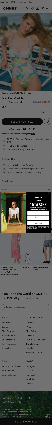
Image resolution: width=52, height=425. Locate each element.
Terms (30, 228)
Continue (38, 218)
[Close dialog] (49, 193)
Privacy (33, 228)
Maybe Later (38, 223)
